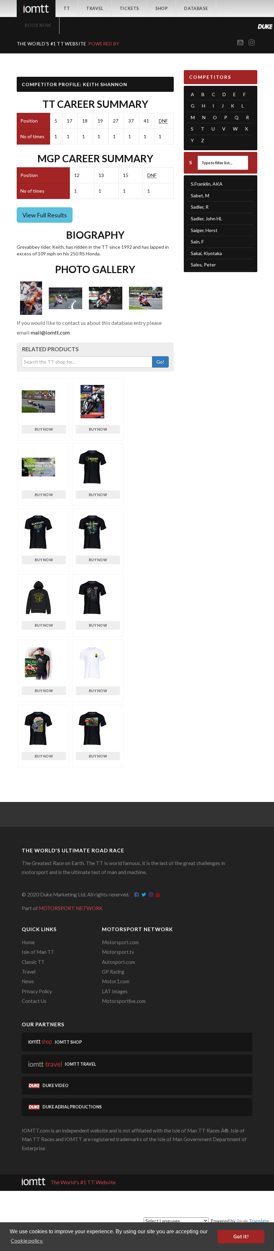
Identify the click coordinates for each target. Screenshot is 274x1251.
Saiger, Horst (204, 230)
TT (66, 8)
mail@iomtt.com (50, 332)
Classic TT (33, 962)
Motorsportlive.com (124, 1001)
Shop (161, 8)
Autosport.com (118, 962)
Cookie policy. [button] (27, 1240)
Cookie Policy (209, 1204)
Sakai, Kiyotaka (206, 253)
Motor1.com (115, 981)
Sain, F (197, 241)
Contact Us (34, 1001)
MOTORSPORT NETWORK (71, 908)
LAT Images (115, 991)
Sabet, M (200, 195)
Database (196, 8)
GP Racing (113, 972)
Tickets (129, 8)
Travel (94, 8)
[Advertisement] (220, 313)
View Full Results (44, 215)
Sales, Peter (203, 264)
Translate (259, 1221)
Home (28, 942)
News (28, 981)
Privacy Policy (37, 991)
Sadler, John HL (206, 218)
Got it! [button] (241, 1236)
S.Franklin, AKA (207, 184)
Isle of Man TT (38, 952)
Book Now (38, 25)
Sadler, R (200, 207)
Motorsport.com (120, 942)
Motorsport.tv (118, 952)
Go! (160, 362)
